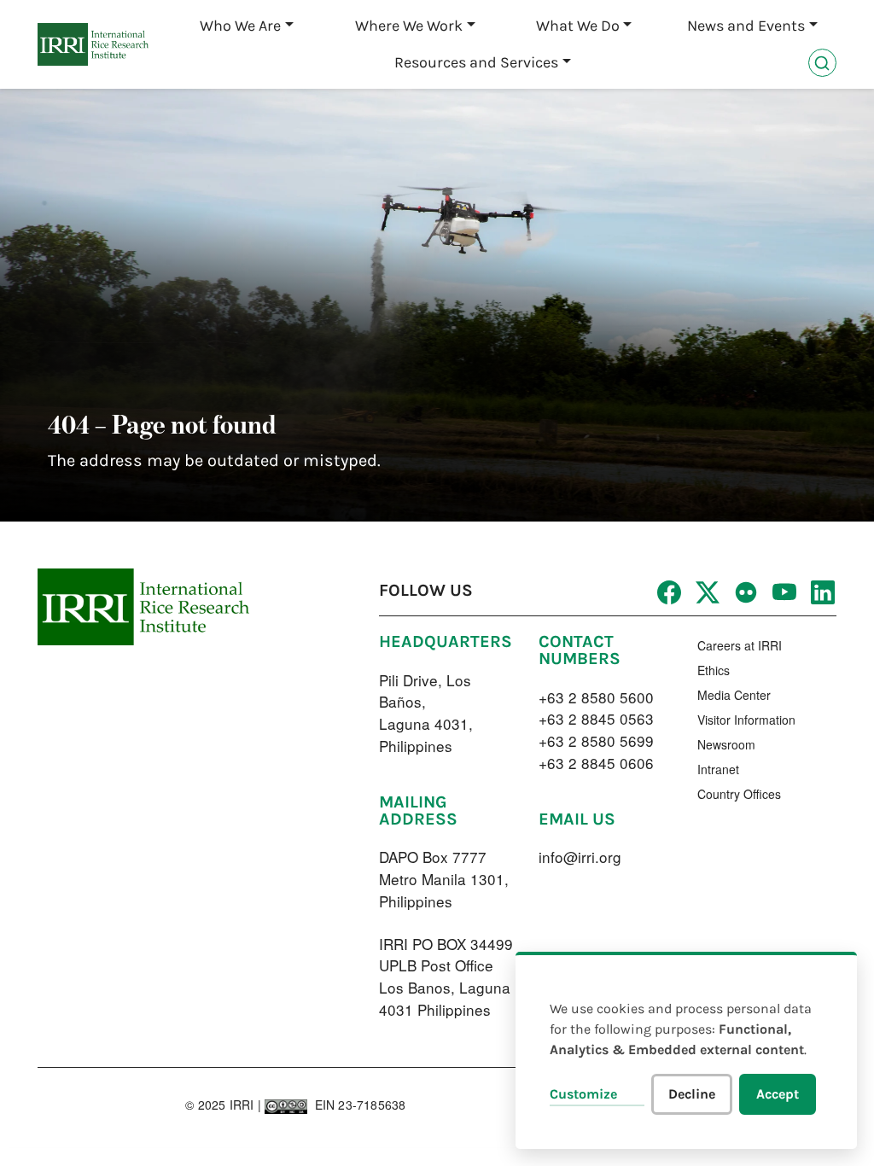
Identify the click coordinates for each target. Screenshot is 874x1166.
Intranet (718, 769)
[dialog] (686, 1050)
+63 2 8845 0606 (596, 762)
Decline (691, 1094)
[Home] (93, 44)
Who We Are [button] (240, 25)
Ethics (713, 670)
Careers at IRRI (739, 645)
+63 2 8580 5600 (596, 697)
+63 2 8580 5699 (596, 740)
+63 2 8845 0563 (596, 718)
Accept (777, 1094)
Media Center (734, 694)
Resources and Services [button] (476, 62)
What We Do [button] (578, 25)
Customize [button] (583, 1094)
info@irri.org (580, 856)
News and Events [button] (746, 25)
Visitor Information (746, 719)
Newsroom (726, 744)
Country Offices (739, 793)
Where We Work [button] (409, 25)
